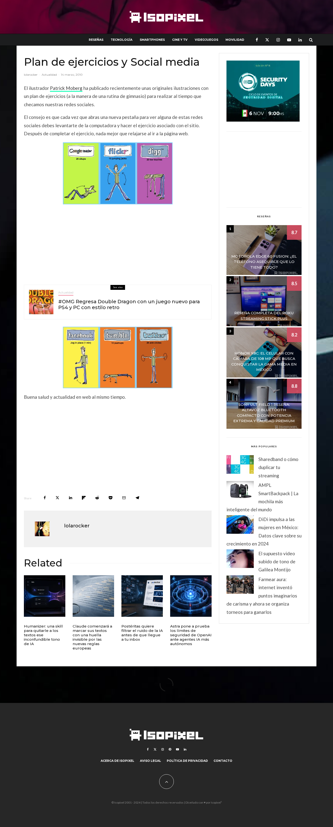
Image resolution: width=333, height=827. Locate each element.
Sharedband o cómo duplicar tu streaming (278, 467)
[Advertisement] (118, 243)
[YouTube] (289, 39)
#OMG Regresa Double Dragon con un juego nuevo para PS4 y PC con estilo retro (129, 304)
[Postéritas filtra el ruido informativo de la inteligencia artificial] (142, 596)
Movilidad (234, 40)
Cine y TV (179, 40)
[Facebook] (257, 39)
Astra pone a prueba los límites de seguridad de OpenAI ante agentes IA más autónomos (191, 635)
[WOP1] (118, 357)
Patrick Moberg (66, 88)
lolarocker (31, 74)
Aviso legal (150, 761)
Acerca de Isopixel (117, 761)
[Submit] (97, 498)
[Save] (110, 498)
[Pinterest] (170, 749)
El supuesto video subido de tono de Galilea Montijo (276, 562)
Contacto (223, 761)
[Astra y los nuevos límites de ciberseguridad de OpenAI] (191, 596)
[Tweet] (57, 498)
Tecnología (121, 40)
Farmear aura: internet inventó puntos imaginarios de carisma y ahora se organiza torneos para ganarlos (261, 595)
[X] (267, 39)
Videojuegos (206, 40)
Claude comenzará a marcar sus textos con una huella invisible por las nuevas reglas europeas (92, 637)
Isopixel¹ (216, 802)
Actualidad (49, 74)
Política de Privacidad (187, 761)
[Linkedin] (300, 39)
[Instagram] (278, 39)
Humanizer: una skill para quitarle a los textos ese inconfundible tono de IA (43, 635)
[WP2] (118, 173)
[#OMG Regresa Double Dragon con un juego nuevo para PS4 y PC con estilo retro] (41, 302)
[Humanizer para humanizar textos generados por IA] (44, 596)
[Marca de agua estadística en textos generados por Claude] (93, 596)
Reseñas (96, 40)
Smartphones (152, 40)
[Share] (45, 498)
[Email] (124, 498)
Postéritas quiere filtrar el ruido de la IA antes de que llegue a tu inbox (142, 633)
